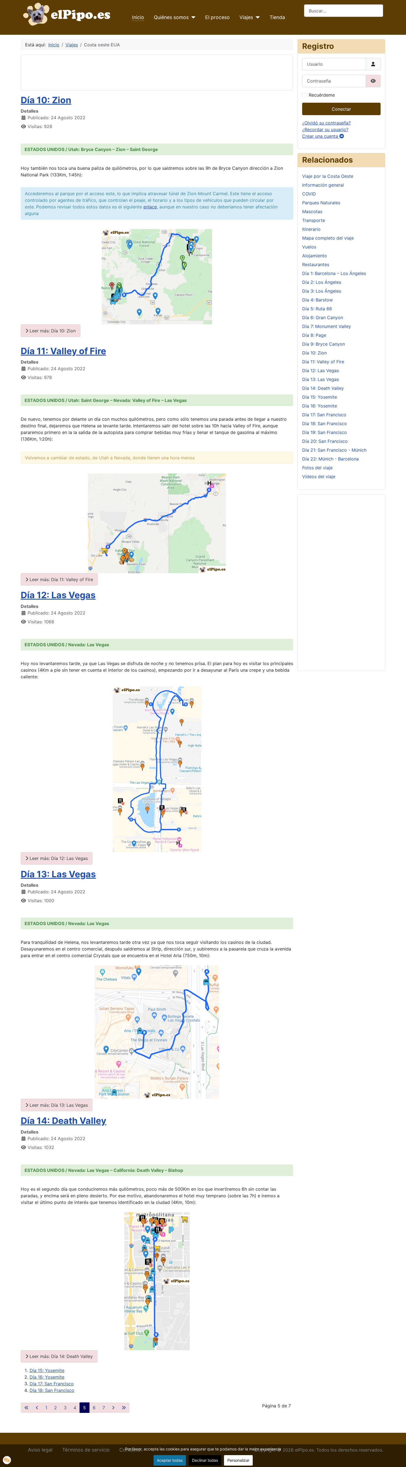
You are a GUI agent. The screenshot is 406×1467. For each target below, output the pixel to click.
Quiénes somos (171, 17)
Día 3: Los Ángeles (321, 291)
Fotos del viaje (317, 467)
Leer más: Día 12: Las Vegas (58, 858)
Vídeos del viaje (318, 476)
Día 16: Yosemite (47, 1377)
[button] (7, 1460)
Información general (323, 185)
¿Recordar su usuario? (325, 129)
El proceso (217, 17)
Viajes (246, 17)
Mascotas (312, 211)
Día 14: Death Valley (63, 1120)
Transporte (313, 220)
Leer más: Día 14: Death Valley (60, 1356)
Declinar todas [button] (205, 1460)
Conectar (341, 109)
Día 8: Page (314, 335)
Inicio (138, 17)
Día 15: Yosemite (47, 1370)
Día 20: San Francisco (325, 441)
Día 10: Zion (46, 100)
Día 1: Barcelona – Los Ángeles (334, 273)
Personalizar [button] (238, 1460)
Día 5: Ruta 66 (317, 308)
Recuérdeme (322, 95)
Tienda (277, 17)
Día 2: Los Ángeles (321, 282)
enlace (150, 207)
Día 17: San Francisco (52, 1383)
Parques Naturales (321, 202)
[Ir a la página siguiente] (113, 1407)
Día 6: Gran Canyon (322, 317)
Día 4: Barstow (317, 300)
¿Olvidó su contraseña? (326, 123)
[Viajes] (256, 17)
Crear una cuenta (320, 136)
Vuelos (309, 247)
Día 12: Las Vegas (58, 595)
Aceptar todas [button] (170, 1460)
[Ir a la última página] (124, 1407)
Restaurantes (315, 264)
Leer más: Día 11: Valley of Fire (60, 579)
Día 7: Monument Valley (326, 326)
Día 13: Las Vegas (58, 874)
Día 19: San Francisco (324, 432)
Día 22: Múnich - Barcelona (330, 459)
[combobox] (343, 10)
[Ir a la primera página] (26, 1407)
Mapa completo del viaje (328, 238)
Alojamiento (314, 255)
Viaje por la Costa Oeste (327, 176)
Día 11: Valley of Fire (63, 351)
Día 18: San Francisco (52, 1390)
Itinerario (311, 229)
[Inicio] (68, 13)
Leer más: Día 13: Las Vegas (58, 1105)
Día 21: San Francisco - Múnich (334, 450)
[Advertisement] (125, 71)
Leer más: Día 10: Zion (52, 330)
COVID (309, 194)
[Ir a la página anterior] (37, 1407)
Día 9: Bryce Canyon (323, 344)
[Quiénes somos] (192, 17)
